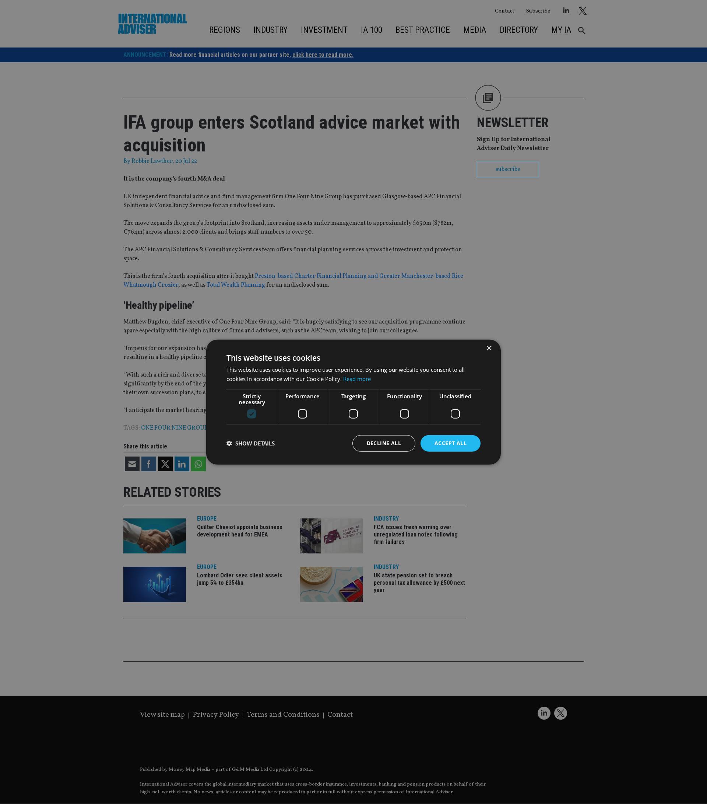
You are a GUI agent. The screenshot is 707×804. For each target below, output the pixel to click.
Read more (357, 378)
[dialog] (353, 402)
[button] (250, 443)
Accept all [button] (451, 443)
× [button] (489, 348)
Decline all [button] (384, 443)
